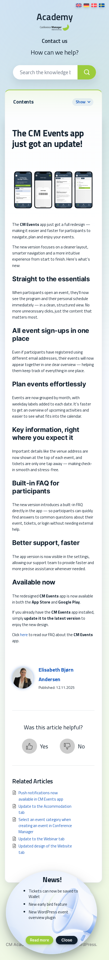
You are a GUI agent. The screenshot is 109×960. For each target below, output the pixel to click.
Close (66, 940)
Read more (39, 940)
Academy (55, 17)
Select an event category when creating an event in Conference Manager (45, 825)
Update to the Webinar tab (42, 839)
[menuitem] (78, 5)
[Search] (87, 72)
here (24, 635)
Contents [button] (49, 102)
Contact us (54, 41)
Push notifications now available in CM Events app (41, 796)
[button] (35, 746)
